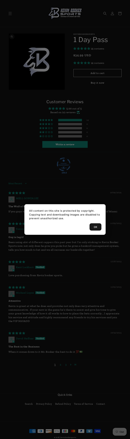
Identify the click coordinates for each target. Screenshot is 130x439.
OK (95, 226)
